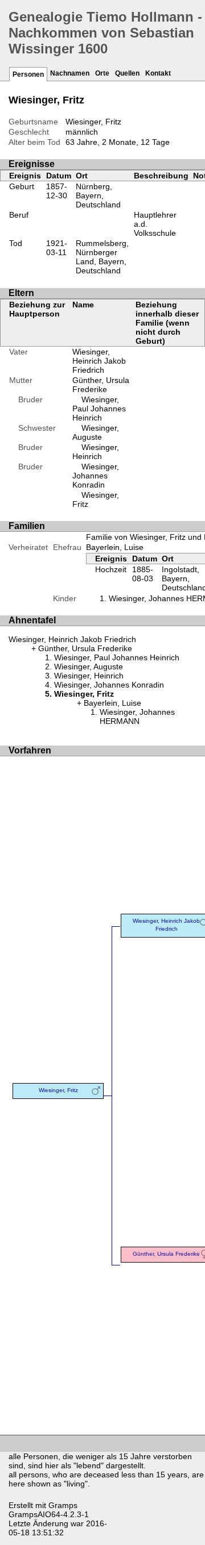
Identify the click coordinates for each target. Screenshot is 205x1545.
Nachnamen (69, 73)
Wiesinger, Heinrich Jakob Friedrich (99, 360)
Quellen (127, 73)
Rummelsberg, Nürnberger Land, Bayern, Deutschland (102, 257)
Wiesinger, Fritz (58, 1090)
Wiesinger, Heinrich (95, 452)
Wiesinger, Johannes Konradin (95, 475)
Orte (102, 73)
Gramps (62, 1505)
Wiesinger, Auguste (95, 432)
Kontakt (158, 73)
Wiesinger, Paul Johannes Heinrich (99, 408)
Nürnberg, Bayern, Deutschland (98, 195)
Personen (28, 74)
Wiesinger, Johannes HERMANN (137, 716)
